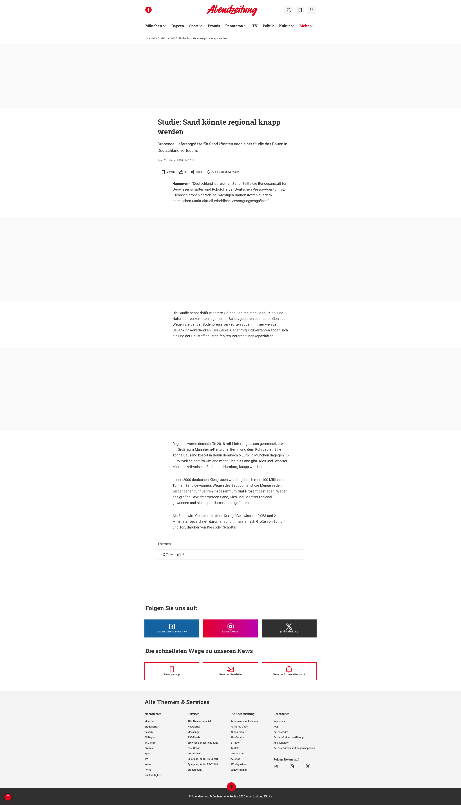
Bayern (177, 25)
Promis (214, 25)
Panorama (234, 25)
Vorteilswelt (195, 753)
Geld (172, 38)
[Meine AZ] (311, 10)
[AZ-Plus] (148, 10)
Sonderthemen (238, 769)
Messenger (194, 732)
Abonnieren (237, 732)
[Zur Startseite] (232, 15)
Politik (268, 25)
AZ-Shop (235, 758)
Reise (148, 769)
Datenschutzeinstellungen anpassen (294, 748)
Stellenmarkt (195, 769)
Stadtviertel (151, 726)
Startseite (151, 38)
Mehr (304, 25)
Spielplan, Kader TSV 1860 (203, 764)
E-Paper (235, 742)
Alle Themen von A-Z (199, 721)
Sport (193, 25)
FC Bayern (150, 737)
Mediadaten (237, 753)
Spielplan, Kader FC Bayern (203, 758)
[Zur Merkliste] (300, 10)
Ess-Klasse (194, 748)
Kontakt (235, 748)
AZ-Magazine (238, 764)
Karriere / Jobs (239, 726)
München (153, 25)
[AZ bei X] (308, 766)
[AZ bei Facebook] (276, 766)
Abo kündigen (281, 742)
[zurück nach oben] (231, 788)
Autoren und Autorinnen (244, 721)
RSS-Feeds (194, 737)
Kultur (284, 25)
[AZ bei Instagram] (292, 766)
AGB (276, 726)
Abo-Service (237, 737)
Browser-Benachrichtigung (203, 742)
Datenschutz (281, 732)
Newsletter (194, 726)
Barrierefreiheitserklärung (289, 737)
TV (255, 25)
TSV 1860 (150, 742)
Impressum (280, 721)
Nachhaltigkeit (153, 775)
